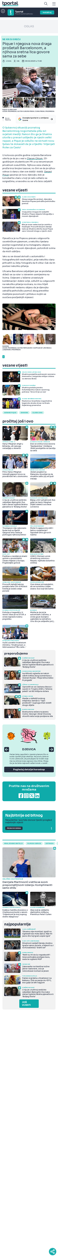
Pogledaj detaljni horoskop (29, 769)
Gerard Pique (10, 413)
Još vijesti (26, 1003)
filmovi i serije (34, 843)
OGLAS (29, 26)
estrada (50, 843)
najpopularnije (17, 924)
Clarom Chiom (35, 158)
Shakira (24, 413)
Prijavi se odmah (14, 828)
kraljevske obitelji (13, 843)
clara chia (37, 413)
